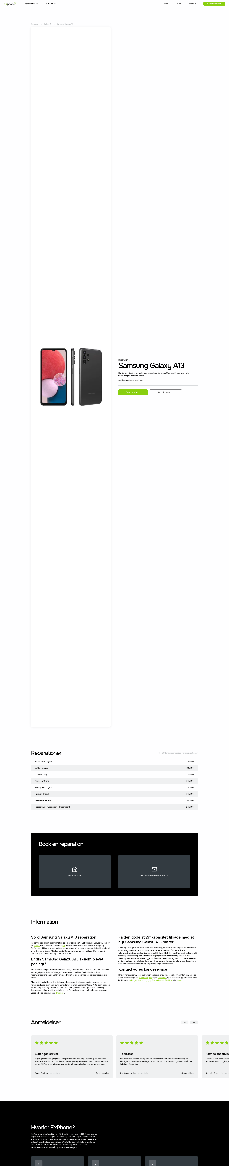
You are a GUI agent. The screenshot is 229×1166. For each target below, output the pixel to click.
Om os (178, 4)
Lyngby (148, 980)
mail (150, 977)
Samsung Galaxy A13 (65, 24)
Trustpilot (60, 993)
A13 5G (37, 945)
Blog (166, 4)
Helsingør (133, 980)
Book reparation (214, 4)
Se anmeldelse (102, 1073)
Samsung (34, 24)
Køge (179, 980)
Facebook (162, 977)
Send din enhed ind (165, 392)
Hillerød (141, 980)
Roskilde (168, 980)
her (63, 945)
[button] (31, 4)
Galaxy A (47, 24)
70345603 (143, 977)
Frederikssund (158, 980)
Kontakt (192, 4)
